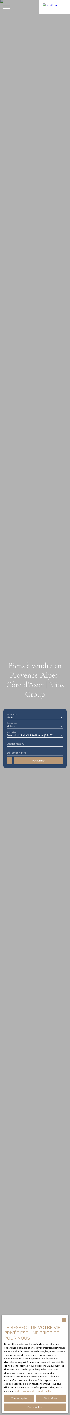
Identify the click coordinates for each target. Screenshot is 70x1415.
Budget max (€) (16, 743)
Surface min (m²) (16, 752)
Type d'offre (11, 714)
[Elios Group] (54, 7)
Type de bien (12, 723)
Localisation (11, 732)
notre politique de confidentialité (33, 1391)
